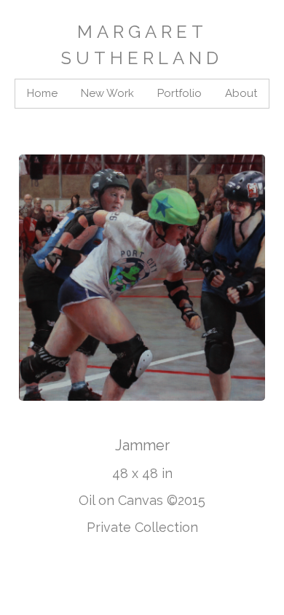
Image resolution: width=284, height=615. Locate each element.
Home (42, 93)
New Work (107, 93)
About (241, 93)
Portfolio (179, 93)
